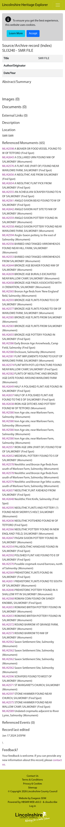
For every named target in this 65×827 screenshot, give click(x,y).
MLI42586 (8, 343)
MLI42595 (8, 508)
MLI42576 (8, 166)
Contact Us (32, 776)
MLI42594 (8, 235)
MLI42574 (8, 365)
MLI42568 (8, 598)
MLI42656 (8, 174)
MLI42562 (8, 642)
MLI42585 (8, 317)
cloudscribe (51, 802)
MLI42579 (8, 482)
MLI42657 (8, 490)
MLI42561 (8, 200)
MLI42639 (8, 274)
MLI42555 (8, 192)
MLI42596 (8, 676)
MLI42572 (8, 624)
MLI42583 (8, 326)
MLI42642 (8, 209)
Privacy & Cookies (32, 783)
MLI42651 (8, 581)
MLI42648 (8, 499)
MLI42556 (8, 244)
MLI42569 (8, 572)
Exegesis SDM (38, 798)
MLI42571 (8, 685)
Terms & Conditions (32, 780)
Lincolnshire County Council (42, 791)
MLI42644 (8, 265)
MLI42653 (8, 607)
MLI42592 (8, 555)
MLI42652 (8, 456)
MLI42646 (8, 590)
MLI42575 (8, 702)
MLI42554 (8, 546)
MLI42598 (8, 148)
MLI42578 (8, 464)
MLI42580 (8, 412)
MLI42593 (8, 300)
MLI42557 (8, 447)
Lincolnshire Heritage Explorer (25, 5)
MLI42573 (8, 633)
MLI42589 (8, 711)
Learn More (16, 33)
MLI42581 (8, 356)
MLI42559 (8, 218)
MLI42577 (8, 309)
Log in (32, 806)
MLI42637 (8, 395)
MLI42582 (8, 373)
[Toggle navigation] (58, 5)
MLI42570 (8, 564)
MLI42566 (8, 529)
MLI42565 (8, 291)
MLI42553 (8, 257)
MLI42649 (8, 386)
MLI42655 (8, 334)
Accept (33, 33)
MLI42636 (8, 520)
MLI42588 (8, 352)
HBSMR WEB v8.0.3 (31, 802)
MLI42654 (8, 183)
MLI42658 (8, 283)
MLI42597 (8, 694)
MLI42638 (8, 404)
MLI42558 (8, 226)
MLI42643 (8, 157)
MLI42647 (8, 538)
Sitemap (32, 787)
